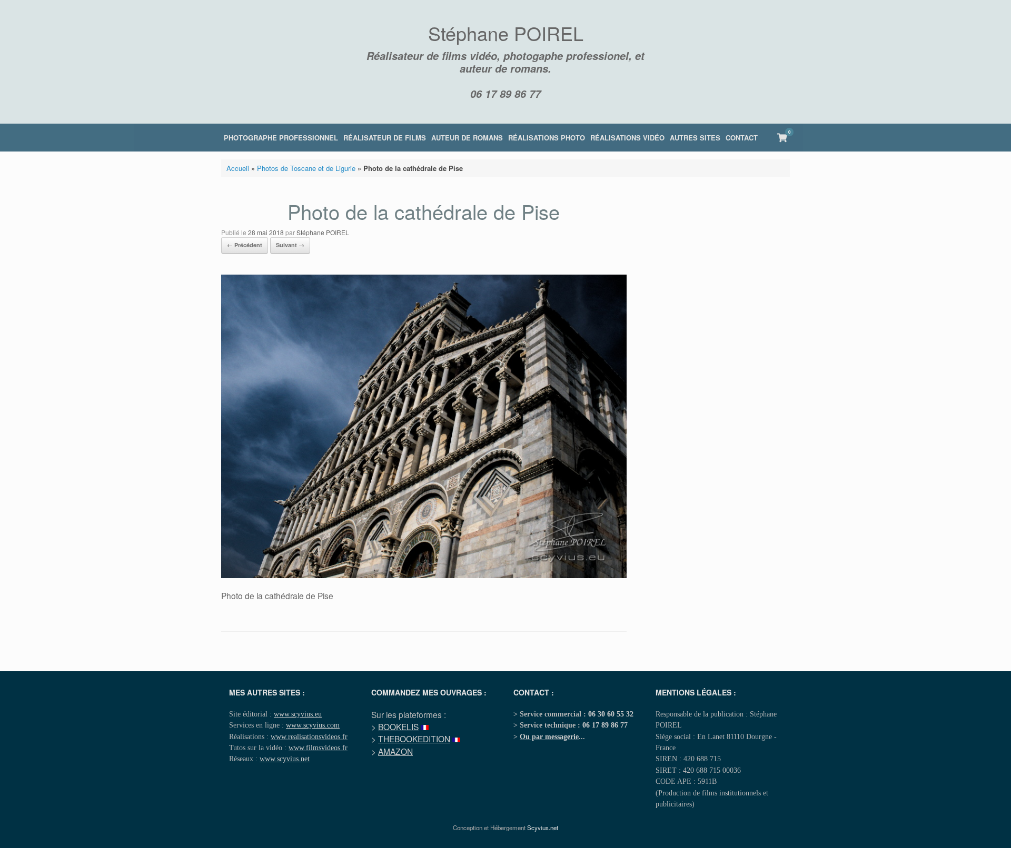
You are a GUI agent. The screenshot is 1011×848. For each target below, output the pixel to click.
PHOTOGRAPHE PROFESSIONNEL (281, 138)
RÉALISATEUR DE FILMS (384, 138)
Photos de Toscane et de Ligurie (306, 168)
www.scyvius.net (285, 758)
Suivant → (290, 245)
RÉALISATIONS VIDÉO (627, 138)
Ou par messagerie (549, 736)
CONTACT (742, 138)
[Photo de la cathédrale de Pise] (424, 575)
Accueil (237, 168)
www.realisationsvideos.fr (309, 736)
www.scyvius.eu (298, 714)
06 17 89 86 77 (505, 93)
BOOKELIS (398, 726)
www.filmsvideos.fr (318, 747)
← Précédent (244, 245)
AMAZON (395, 751)
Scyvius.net (542, 827)
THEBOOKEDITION (414, 738)
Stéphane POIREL (322, 232)
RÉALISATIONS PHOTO (546, 138)
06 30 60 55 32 (610, 714)
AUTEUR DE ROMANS (467, 138)
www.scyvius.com (313, 725)
